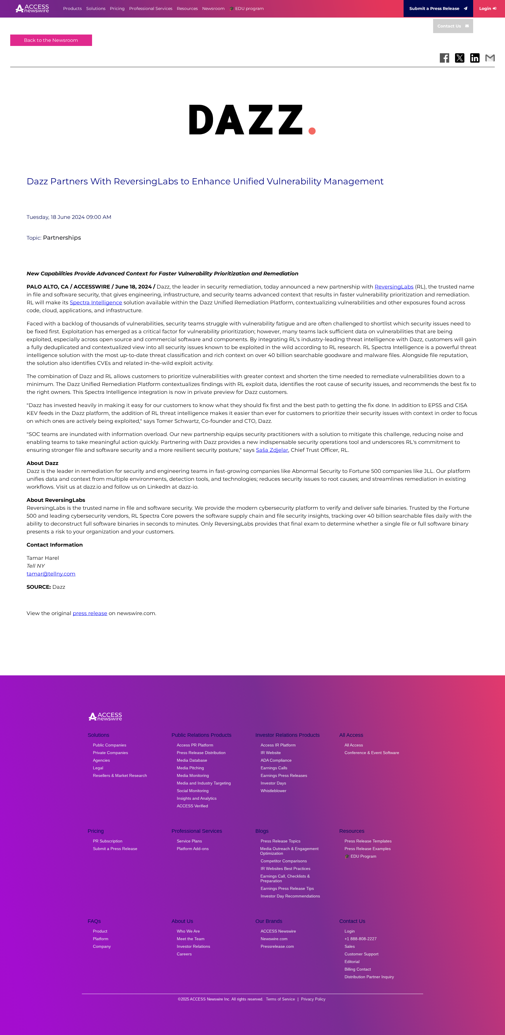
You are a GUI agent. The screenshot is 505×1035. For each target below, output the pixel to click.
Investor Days (273, 783)
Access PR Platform (195, 745)
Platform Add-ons (193, 848)
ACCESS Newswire (278, 931)
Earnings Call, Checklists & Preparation (285, 878)
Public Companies (109, 745)
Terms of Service (280, 999)
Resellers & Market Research (120, 775)
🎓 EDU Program (360, 856)
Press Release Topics (280, 841)
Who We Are (188, 931)
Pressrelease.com (277, 946)
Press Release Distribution (201, 752)
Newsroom (213, 8)
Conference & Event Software (372, 752)
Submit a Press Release (434, 8)
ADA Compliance (276, 760)
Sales (350, 946)
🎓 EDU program (246, 8)
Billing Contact (358, 969)
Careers (184, 954)
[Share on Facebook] (444, 58)
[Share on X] (459, 58)
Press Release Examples (368, 848)
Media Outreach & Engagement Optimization (289, 851)
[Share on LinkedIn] (475, 58)
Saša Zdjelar (272, 450)
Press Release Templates (368, 841)
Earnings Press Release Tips (287, 888)
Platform (100, 938)
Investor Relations (193, 946)
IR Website (271, 752)
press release (90, 613)
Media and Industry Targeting (204, 783)
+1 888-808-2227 (361, 938)
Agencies (101, 760)
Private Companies (110, 752)
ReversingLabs (394, 287)
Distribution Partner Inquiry (369, 976)
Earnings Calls (274, 767)
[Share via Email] (490, 58)
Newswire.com (274, 938)
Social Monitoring (193, 790)
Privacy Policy (313, 999)
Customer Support (361, 954)
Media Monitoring (193, 775)
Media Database (192, 760)
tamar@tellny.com (51, 574)
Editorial (352, 961)
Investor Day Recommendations (290, 896)
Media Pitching (190, 767)
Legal (98, 767)
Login (485, 8)
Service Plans (189, 841)
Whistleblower (273, 790)
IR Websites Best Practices (285, 868)
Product (100, 931)
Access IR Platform (278, 745)
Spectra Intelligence (96, 302)
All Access (354, 745)
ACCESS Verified (192, 806)
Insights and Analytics (197, 798)
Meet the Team (191, 938)
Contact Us (449, 26)
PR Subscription (107, 841)
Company (102, 946)
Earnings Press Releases (284, 775)
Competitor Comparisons (284, 861)
